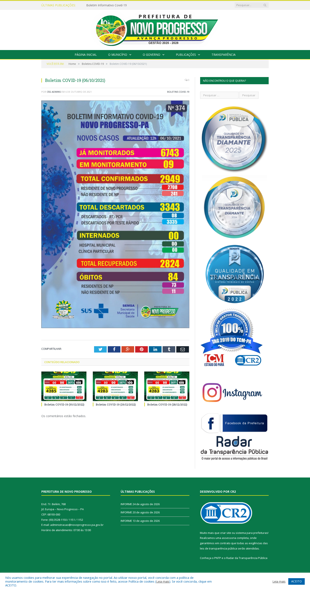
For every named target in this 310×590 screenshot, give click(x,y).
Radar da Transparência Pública (246, 558)
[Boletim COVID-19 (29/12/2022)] (115, 386)
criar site (225, 533)
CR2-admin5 (54, 91)
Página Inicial (86, 55)
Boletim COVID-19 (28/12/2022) (167, 404)
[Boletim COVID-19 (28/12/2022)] (166, 386)
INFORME (93, 5)
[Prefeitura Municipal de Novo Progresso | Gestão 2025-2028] (155, 28)
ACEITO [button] (296, 581)
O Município (117, 55)
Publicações (186, 55)
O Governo (151, 55)
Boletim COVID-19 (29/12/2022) (116, 404)
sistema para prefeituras (252, 533)
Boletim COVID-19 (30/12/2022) (64, 404)
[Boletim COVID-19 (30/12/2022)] (63, 386)
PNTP (217, 558)
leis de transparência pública (218, 548)
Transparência (224, 55)
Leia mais (162, 581)
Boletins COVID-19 (178, 91)
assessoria (229, 538)
